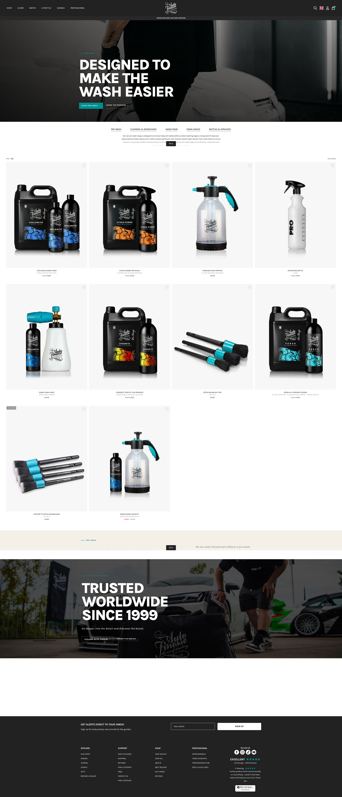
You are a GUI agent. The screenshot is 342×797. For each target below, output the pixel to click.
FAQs (120, 772)
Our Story (85, 754)
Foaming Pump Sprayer (212, 272)
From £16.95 (129, 397)
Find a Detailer (124, 781)
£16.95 (212, 397)
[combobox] (270, 8)
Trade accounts (199, 758)
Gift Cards (160, 772)
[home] (171, 8)
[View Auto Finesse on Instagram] (242, 754)
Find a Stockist (125, 767)
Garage (84, 758)
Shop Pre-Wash (90, 106)
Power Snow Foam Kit (129, 515)
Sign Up (239, 726)
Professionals (199, 754)
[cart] (333, 8)
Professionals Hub (200, 763)
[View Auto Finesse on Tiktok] (248, 754)
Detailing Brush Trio (212, 394)
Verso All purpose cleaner (295, 394)
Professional (199, 748)
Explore (85, 748)
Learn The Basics (126, 639)
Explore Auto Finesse (96, 639)
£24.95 (212, 276)
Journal (84, 763)
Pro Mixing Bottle (295, 272)
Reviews (159, 776)
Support (122, 748)
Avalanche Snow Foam (47, 272)
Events (84, 767)
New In (158, 763)
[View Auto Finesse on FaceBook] (236, 754)
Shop (158, 748)
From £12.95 (129, 276)
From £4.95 (295, 276)
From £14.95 (295, 397)
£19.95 (46, 519)
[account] (327, 8)
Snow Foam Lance (47, 394)
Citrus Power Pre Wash (129, 272)
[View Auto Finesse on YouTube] (254, 754)
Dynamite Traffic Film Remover (129, 394)
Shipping (122, 758)
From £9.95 (46, 276)
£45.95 (46, 397)
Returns (122, 763)
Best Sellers (161, 767)
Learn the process (116, 105)
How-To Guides (124, 754)
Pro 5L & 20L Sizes (200, 767)
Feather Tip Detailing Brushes (47, 515)
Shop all (159, 758)
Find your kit (161, 754)
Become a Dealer (88, 776)
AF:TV (83, 772)
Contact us (123, 776)
